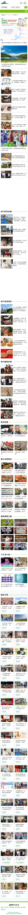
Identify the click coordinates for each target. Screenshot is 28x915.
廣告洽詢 (3, 909)
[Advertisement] (14, 195)
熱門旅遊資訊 (6, 301)
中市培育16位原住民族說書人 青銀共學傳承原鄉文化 (7, 625)
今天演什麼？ (6, 554)
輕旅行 (4, 879)
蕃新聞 (4, 611)
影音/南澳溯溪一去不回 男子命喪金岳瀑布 (21, 725)
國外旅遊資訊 (6, 459)
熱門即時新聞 (6, 211)
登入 (21, 3)
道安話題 (4, 422)
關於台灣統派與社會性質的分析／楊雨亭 (7, 708)
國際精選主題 (6, 516)
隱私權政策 (17, 907)
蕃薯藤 (5, 3)
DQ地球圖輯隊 (6, 862)
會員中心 (7, 907)
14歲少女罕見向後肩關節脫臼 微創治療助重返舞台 (7, 759)
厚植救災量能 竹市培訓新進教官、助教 (7, 826)
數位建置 (23, 907)
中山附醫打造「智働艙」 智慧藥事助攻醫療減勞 (7, 641)
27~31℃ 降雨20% (12, 14)
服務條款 (12, 907)
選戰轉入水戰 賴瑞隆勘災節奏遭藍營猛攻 (20, 692)
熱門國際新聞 (6, 362)
